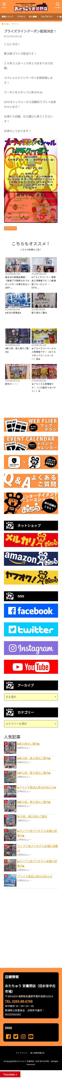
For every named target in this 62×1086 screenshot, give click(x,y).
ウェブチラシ (47, 17)
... (28, 1071)
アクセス (21, 17)
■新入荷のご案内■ (28, 743)
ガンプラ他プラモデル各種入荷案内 (37, 848)
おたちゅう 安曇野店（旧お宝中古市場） (33, 1061)
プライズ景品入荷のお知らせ (34, 876)
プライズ (11, 228)
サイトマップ (21, 1053)
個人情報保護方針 (37, 1053)
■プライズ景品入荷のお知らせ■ (36, 787)
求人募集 (33, 17)
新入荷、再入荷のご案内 (32, 816)
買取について (8, 17)
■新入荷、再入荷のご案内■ (33, 758)
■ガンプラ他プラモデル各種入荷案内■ (37, 833)
